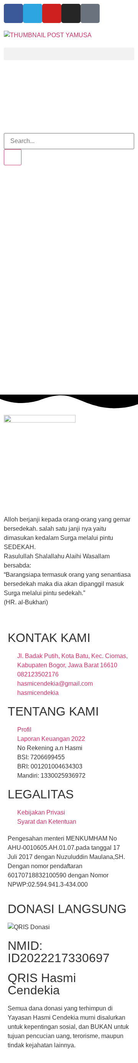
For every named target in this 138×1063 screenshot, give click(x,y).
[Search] (12, 157)
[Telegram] (32, 13)
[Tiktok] (90, 13)
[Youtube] (51, 13)
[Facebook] (13, 13)
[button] (69, 54)
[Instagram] (70, 13)
